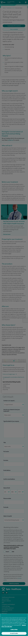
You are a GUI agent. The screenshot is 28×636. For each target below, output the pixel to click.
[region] (14, 625)
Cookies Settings (13, 629)
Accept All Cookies (14, 633)
